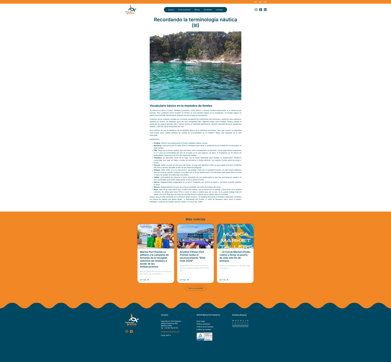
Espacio (171, 10)
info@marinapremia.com (170, 332)
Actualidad (208, 10)
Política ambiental (203, 324)
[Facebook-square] (260, 9)
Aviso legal (201, 321)
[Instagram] (256, 9)
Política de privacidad (205, 327)
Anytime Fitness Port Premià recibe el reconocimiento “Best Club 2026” (192, 256)
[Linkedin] (265, 9)
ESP (260, 2)
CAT (255, 2)
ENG (265, 2)
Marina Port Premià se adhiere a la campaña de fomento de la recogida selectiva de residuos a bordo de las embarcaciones (154, 259)
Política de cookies (204, 329)
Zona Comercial (184, 10)
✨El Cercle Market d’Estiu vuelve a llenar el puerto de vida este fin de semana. (234, 256)
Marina (197, 10)
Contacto (219, 10)
